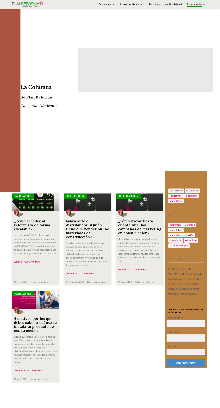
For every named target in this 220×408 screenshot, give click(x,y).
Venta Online (176, 201)
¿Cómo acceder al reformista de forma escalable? (32, 225)
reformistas (191, 240)
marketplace (176, 230)
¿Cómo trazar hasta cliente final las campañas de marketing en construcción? (139, 227)
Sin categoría (191, 195)
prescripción (176, 240)
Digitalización (176, 190)
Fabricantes (175, 195)
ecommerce (175, 224)
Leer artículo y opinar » (28, 261)
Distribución (192, 190)
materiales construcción (181, 235)
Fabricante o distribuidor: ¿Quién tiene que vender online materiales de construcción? (87, 229)
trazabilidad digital (179, 245)
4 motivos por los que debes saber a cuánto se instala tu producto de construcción (35, 324)
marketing (190, 224)
